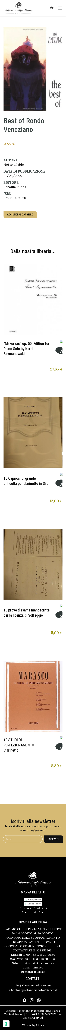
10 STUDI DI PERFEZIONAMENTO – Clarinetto (20, 745)
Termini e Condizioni (33, 908)
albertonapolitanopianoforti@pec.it (33, 990)
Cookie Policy (34, 903)
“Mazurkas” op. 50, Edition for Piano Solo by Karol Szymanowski (26, 348)
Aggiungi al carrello (20, 214)
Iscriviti (53, 839)
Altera (40, 1025)
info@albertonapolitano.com (33, 985)
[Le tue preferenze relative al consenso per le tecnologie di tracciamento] (6, 1023)
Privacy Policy (34, 899)
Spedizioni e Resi (33, 912)
